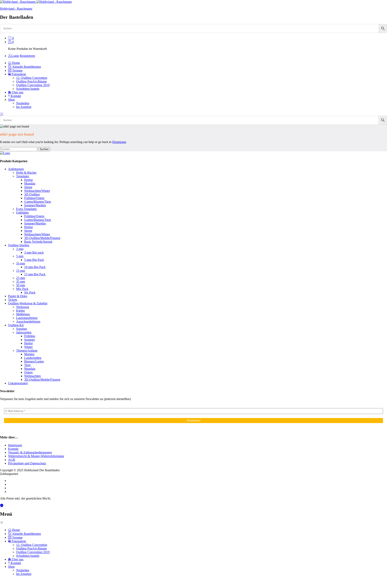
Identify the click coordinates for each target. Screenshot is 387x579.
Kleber (20, 310)
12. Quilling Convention (31, 77)
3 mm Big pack (34, 252)
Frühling (29, 336)
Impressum (15, 445)
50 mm (20, 285)
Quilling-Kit (16, 325)
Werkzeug (22, 307)
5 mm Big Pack (34, 259)
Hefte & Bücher (26, 172)
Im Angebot (23, 107)
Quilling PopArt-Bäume (31, 81)
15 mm (20, 270)
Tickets (12, 299)
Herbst (28, 180)
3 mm (19, 249)
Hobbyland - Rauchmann (16, 8)
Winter (28, 347)
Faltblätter (22, 212)
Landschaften (32, 358)
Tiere (27, 365)
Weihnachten (32, 376)
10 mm (20, 263)
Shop (11, 566)
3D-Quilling (32, 194)
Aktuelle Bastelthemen (26, 66)
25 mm (20, 278)
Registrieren (27, 55)
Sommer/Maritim (35, 205)
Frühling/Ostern (34, 198)
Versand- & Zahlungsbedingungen (30, 452)
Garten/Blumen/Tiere (37, 201)
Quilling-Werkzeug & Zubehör (27, 303)
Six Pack (29, 292)
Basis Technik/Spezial (38, 241)
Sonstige (21, 328)
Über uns (17, 92)
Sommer (29, 339)
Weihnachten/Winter (37, 190)
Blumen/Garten (34, 361)
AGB (11, 459)
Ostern (28, 372)
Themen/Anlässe (26, 350)
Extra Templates (26, 209)
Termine (17, 70)
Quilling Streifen (18, 245)
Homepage (119, 142)
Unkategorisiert (18, 383)
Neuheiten (22, 103)
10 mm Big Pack (35, 267)
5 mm (19, 256)
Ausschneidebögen (28, 321)
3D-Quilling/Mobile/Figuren (42, 238)
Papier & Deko (17, 296)
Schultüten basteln (27, 88)
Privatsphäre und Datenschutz (27, 463)
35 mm (20, 281)
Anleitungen (16, 169)
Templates (22, 176)
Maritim (29, 354)
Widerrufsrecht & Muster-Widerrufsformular (36, 456)
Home (15, 63)
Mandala (29, 183)
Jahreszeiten (23, 332)
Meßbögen (23, 314)
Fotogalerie (18, 541)
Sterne (28, 187)
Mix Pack (22, 289)
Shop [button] (11, 99)
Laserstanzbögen (26, 318)
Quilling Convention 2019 (33, 85)
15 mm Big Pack (35, 274)
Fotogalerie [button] (18, 74)
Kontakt (15, 96)
